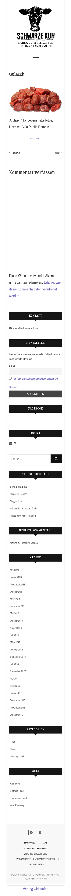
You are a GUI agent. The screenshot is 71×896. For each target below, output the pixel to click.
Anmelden (15, 783)
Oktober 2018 (16, 649)
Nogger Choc (16, 501)
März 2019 (15, 642)
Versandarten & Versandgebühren (35, 859)
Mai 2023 (14, 569)
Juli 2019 (14, 635)
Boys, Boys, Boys (18, 486)
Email (12, 365)
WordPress (42, 878)
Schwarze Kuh (24, 874)
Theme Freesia (52, 874)
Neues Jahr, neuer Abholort (23, 515)
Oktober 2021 (16, 591)
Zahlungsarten (35, 864)
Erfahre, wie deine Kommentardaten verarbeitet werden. (35, 289)
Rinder (13, 749)
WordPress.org (17, 805)
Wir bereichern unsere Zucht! (23, 508)
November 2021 (17, 584)
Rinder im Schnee (18, 493)
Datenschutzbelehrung (35, 848)
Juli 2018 (14, 664)
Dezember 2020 (17, 606)
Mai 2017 (14, 678)
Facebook (35, 408)
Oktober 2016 (16, 714)
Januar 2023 (16, 577)
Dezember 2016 (17, 700)
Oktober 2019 (16, 620)
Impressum (29, 843)
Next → (58, 152)
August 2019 (16, 627)
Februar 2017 (16, 685)
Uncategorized (17, 756)
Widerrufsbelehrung (35, 853)
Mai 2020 (14, 613)
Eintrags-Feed (16, 790)
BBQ (12, 741)
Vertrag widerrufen (35, 889)
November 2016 (17, 707)
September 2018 (18, 656)
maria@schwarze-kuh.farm (26, 328)
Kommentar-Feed (18, 797)
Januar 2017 (16, 692)
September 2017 (18, 671)
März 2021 (15, 598)
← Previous (14, 152)
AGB (45, 843)
